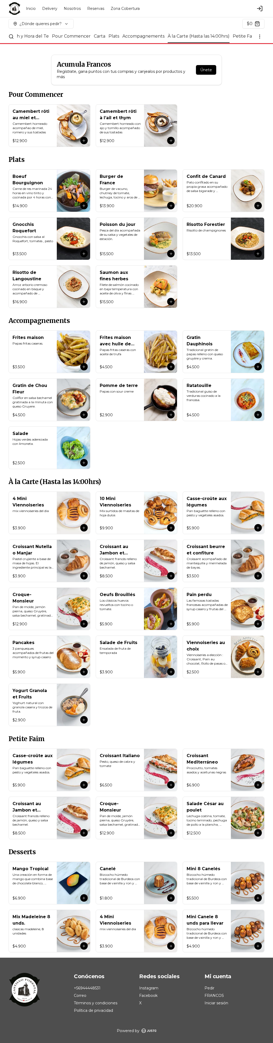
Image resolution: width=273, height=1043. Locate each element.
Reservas (95, 8)
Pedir (209, 988)
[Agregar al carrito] (84, 140)
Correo (80, 995)
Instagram (148, 988)
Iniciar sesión (216, 1003)
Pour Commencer (71, 36)
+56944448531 (87, 988)
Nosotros (72, 8)
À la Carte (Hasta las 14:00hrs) (199, 36)
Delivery (49, 8)
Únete (206, 69)
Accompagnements (143, 36)
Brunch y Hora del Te (26, 36)
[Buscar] (11, 36)
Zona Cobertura (125, 8)
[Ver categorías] (259, 36)
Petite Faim (245, 36)
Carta (99, 36)
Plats (114, 36)
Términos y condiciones (95, 1003)
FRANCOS (214, 995)
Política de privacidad (93, 1010)
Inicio (31, 8)
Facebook (148, 995)
